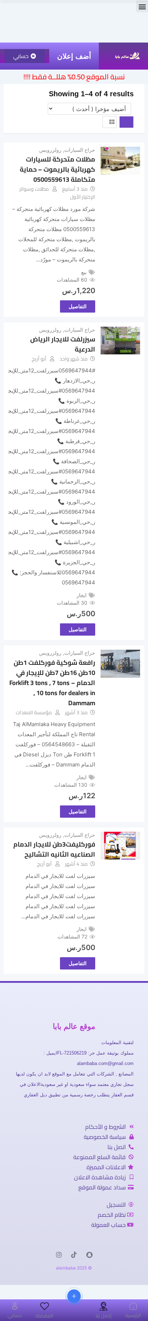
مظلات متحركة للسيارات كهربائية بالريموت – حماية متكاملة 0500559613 (57, 169)
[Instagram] (59, 1254)
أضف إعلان (74, 56)
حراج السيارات (79, 150)
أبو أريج (39, 358)
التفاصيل (78, 306)
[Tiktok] (74, 1254)
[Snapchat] (89, 1254)
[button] (142, 6)
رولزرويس (50, 150)
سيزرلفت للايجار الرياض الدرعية (62, 344)
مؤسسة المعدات (34, 712)
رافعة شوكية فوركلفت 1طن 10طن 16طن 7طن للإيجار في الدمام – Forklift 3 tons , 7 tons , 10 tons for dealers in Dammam (52, 683)
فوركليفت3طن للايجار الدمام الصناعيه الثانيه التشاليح (54, 849)
